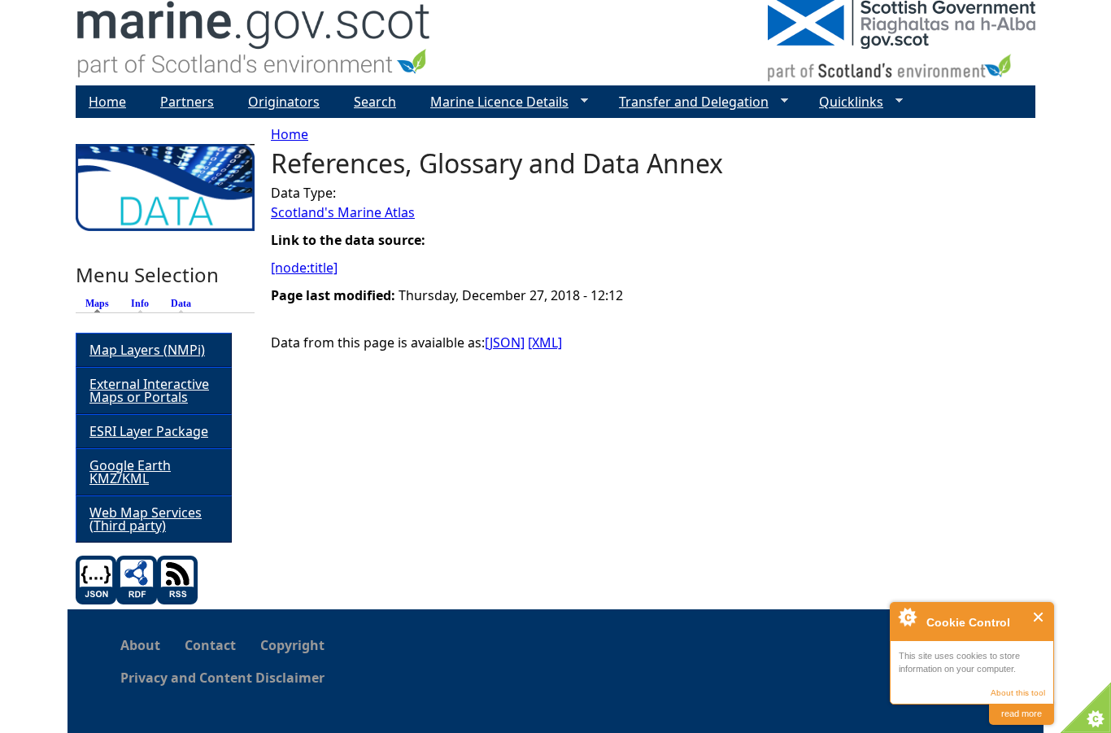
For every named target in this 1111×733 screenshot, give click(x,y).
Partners (187, 102)
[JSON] (505, 342)
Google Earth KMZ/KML (130, 471)
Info (140, 303)
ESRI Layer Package (148, 431)
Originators (284, 102)
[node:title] (304, 268)
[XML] (545, 342)
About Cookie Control (907, 616)
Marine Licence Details (493, 102)
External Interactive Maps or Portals (149, 390)
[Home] (254, 42)
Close (1039, 617)
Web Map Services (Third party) (145, 519)
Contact (210, 645)
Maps (101, 303)
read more (1021, 713)
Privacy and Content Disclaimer (222, 678)
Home (289, 134)
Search (375, 102)
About (140, 645)
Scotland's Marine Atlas (343, 212)
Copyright (292, 645)
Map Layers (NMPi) (147, 350)
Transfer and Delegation (687, 102)
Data (181, 303)
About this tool (1018, 692)
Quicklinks (844, 102)
